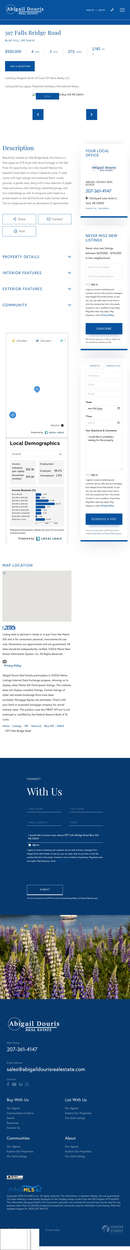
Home (6, 726)
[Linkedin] (21, 1084)
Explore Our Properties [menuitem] (78, 1113)
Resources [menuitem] (13, 1123)
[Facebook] (8, 1084)
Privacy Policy (12, 665)
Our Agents (103, 208)
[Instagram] (27, 1084)
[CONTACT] (20, 66)
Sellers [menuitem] (7, 1243)
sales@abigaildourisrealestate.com (46, 1069)
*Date (89, 402)
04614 (60, 726)
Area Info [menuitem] (8, 1247)
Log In (101, 10)
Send (45, 890)
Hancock (36, 726)
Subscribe (104, 328)
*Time (89, 416)
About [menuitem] (7, 1235)
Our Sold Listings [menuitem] (75, 1118)
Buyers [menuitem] (7, 1239)
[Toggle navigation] (122, 10)
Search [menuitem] (11, 1118)
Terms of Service (111, 533)
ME (26, 726)
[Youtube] (14, 1084)
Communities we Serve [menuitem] (20, 1113)
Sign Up (90, 10)
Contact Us (91, 208)
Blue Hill (49, 726)
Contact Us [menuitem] (13, 1128)
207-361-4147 (98, 191)
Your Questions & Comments (101, 430)
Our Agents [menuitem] (13, 1108)
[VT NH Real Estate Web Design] (112, 1229)
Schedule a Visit (113, 366)
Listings (16, 726)
